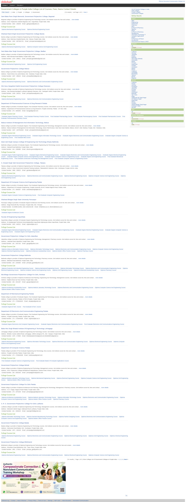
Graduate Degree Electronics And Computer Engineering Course (20, 324)
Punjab (133, 113)
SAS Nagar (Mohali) (137, 58)
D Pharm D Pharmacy (137, 32)
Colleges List (181, 1)
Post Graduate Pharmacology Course (61, 116)
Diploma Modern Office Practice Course (63, 251)
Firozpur (134, 63)
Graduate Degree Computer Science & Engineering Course (62, 156)
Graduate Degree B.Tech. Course (11, 307)
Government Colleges (137, 13)
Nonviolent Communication (80, 500)
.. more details (74, 19)
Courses (12, 5)
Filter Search (5, 12)
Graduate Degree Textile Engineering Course (15, 155)
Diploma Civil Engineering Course (37, 64)
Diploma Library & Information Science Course (15, 249)
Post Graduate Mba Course (23, 137)
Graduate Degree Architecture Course (13, 212)
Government (135, 119)
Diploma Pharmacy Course (85, 251)
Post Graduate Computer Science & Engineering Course (71, 158)
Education (20, 5)
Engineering (135, 22)
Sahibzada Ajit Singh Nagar (139, 97)
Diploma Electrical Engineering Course (38, 29)
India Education (66, 500)
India (133, 124)
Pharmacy (134, 25)
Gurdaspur (134, 67)
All (132, 46)
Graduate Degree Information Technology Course (46, 135)
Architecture (135, 40)
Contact (13, 500)
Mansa (133, 101)
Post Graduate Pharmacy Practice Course (36, 116)
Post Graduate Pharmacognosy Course (85, 116)
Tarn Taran (134, 95)
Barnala (134, 107)
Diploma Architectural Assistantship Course (86, 270)
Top (126, 495)
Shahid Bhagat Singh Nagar (139, 104)
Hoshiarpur (135, 60)
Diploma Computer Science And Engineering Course (42, 47)
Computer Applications (138, 36)
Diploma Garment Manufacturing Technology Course (42, 416)
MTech (133, 37)
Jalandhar (134, 54)
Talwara (134, 75)
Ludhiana (134, 51)
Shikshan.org (5, 500)
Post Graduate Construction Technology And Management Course (34, 158)
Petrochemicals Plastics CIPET (140, 41)
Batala (133, 61)
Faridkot (134, 65)
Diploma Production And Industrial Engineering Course (17, 268)
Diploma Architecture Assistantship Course (38, 251)
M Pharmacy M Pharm (138, 39)
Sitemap (50, 500)
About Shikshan (21, 500)
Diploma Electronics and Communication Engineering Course (45, 81)
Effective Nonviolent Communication (168, 1)
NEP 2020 (57, 500)
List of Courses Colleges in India (140, 9)
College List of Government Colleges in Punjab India (102, 459)
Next (85, 12)
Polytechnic (135, 23)
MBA (133, 21)
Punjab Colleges (136, 12)
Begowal (134, 78)
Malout (133, 68)
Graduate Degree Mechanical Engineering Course (16, 135)
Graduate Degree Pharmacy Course (12, 116)
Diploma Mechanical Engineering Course (13, 29)
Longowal (134, 71)
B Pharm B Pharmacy (137, 27)
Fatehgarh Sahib (136, 106)
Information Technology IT (139, 34)
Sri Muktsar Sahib (136, 99)
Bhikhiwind (134, 74)
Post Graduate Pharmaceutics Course (110, 116)
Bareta (133, 76)
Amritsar (134, 53)
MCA (133, 26)
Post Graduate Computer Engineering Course (51, 195)
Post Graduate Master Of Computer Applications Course (52, 361)
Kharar (133, 69)
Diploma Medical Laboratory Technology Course (42, 287)
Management (135, 33)
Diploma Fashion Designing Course (69, 416)
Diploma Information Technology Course (42, 249)
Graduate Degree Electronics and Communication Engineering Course (83, 135)
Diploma (134, 29)
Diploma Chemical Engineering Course (13, 251)
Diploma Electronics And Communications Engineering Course (45, 99)
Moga (133, 96)
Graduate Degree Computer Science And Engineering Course (25, 156)
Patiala (133, 56)
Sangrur (134, 90)
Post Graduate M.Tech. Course (32, 307)
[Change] (139, 47)
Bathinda (134, 57)
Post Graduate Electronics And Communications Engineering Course (104, 324)
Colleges (4, 5)
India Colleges (135, 10)
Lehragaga (134, 72)
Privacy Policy (32, 500)
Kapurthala (134, 64)
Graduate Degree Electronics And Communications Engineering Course (53, 230)
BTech (133, 30)
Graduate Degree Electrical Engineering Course (89, 230)
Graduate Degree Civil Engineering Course (93, 156)
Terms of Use (42, 500)
